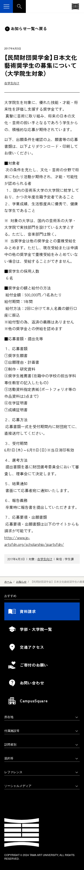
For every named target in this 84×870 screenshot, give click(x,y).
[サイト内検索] (19, 6)
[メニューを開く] (6, 6)
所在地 (8, 717)
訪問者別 (10, 744)
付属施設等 (11, 730)
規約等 (8, 758)
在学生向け (11, 83)
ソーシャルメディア (17, 785)
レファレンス (13, 772)
